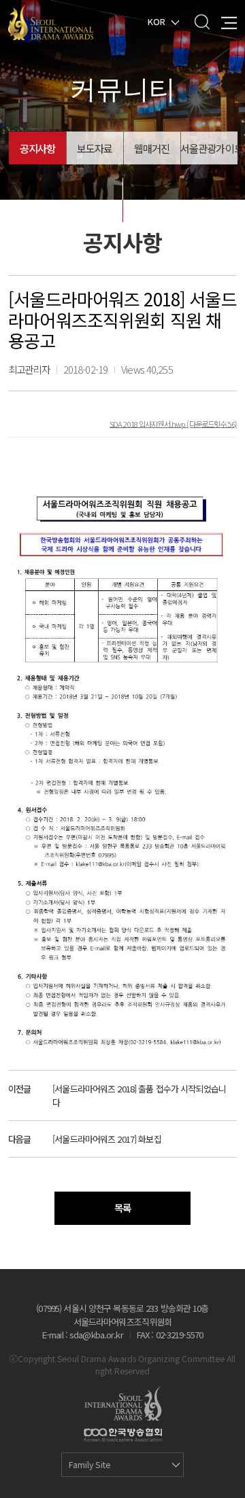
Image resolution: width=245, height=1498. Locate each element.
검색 (202, 21)
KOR (156, 20)
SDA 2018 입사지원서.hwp (148, 423)
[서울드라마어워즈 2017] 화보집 (106, 1139)
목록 (122, 1207)
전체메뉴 (229, 21)
